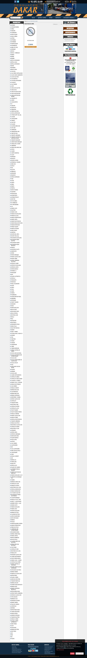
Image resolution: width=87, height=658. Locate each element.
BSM (12, 635)
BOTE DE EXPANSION (15, 60)
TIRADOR (13, 342)
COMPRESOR (13, 129)
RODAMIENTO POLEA (15, 324)
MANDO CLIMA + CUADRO (16, 560)
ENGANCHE (13, 175)
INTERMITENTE (14, 195)
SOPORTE (13, 335)
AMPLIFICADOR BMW (15, 516)
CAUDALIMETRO (14, 102)
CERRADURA (13, 109)
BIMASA (12, 51)
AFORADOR (13, 430)
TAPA (12, 337)
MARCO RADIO (14, 230)
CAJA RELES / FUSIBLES (15, 380)
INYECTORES (13, 631)
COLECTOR (13, 122)
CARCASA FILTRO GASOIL (16, 91)
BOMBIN (12, 58)
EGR (12, 447)
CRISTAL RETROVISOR (15, 113)
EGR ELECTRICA (14, 539)
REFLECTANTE (14, 309)
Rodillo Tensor (14, 326)
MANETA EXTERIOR (15, 228)
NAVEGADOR (13, 272)
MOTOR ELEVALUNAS (15, 510)
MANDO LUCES (14, 208)
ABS (12, 633)
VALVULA (13, 521)
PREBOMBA (13, 298)
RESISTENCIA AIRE (14, 404)
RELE (12, 318)
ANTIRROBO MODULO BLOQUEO (15, 469)
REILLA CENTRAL (14, 313)
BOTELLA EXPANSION (15, 64)
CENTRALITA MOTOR (15, 406)
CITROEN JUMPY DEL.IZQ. (16, 115)
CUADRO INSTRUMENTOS (16, 375)
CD (11, 104)
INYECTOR (13, 199)
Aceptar (72, 653)
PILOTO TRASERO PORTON (16, 412)
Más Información (60, 649)
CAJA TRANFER (14, 84)
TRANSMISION (14, 344)
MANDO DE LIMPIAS (15, 485)
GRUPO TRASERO (14, 190)
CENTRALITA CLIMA (15, 483)
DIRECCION (13, 164)
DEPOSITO (13, 158)
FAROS (12, 454)
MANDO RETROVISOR (15, 225)
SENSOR (12, 330)
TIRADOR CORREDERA (15, 421)
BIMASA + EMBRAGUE (15, 53)
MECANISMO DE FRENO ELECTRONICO (15, 495)
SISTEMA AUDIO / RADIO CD (16, 333)
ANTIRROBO (13, 42)
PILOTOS (12, 638)
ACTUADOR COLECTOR (15, 493)
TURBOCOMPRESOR (15, 348)
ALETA (12, 625)
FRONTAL (13, 188)
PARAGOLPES (13, 280)
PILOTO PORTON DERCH (16, 558)
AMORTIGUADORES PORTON (16, 523)
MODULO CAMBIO (14, 619)
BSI (11, 637)
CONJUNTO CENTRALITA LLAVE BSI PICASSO (16, 137)
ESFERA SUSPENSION (15, 177)
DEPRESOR (13, 156)
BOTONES (13, 608)
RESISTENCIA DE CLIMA (15, 551)
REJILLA (12, 317)
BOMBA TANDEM (14, 602)
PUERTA (12, 182)
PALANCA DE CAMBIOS (15, 467)
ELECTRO (13, 169)
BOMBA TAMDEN (14, 571)
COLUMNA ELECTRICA (15, 514)
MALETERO (13, 210)
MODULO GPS (14, 553)
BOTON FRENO (14, 575)
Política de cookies (16, 652)
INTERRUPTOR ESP (15, 197)
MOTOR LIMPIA (14, 432)
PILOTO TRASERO (14, 410)
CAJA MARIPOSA (14, 78)
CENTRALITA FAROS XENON (16, 378)
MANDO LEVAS (14, 509)
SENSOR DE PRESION (15, 615)
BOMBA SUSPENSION (15, 395)
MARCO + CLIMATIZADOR (16, 501)
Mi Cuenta (67, 1)
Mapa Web (14, 646)
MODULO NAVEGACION (15, 491)
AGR (12, 458)
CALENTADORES (14, 445)
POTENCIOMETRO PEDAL (16, 296)
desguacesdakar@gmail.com (50, 653)
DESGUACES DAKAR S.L (68, 18)
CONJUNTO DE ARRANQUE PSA (16, 477)
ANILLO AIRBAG (14, 36)
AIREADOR (13, 30)
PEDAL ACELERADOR (15, 283)
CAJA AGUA (13, 71)
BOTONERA (13, 67)
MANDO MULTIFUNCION (16, 221)
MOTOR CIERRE (14, 258)
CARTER (12, 100)
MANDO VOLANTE (14, 226)
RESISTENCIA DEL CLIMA (16, 487)
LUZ (12, 206)
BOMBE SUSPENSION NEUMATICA (15, 589)
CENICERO (13, 105)
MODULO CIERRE (14, 417)
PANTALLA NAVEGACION (16, 489)
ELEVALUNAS (13, 627)
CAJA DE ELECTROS (15, 77)
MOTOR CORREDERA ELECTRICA (15, 261)
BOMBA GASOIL (14, 586)
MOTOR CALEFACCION (15, 399)
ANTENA (12, 38)
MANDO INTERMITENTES (16, 217)
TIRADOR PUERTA (14, 402)
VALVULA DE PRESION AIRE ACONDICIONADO (16, 355)
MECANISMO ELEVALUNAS (16, 238)
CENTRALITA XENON (15, 426)
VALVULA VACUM (14, 363)
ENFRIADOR (13, 173)
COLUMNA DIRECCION (15, 126)
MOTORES (13, 25)
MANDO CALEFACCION (15, 415)
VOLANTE (13, 369)
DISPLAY (12, 166)
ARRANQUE (13, 49)
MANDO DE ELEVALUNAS (16, 214)
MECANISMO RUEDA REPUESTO (15, 245)
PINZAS (12, 287)
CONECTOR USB (14, 133)
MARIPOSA (13, 232)
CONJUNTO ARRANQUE (15, 135)
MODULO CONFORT (15, 388)
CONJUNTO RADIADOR (15, 140)
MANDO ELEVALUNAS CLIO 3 (17, 475)
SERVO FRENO (14, 624)
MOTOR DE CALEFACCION (16, 595)
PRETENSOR (13, 300)
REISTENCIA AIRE (14, 315)
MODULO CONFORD (15, 413)
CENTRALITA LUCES (15, 408)
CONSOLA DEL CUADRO (15, 143)
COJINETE (13, 120)
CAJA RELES (13, 82)
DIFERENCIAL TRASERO (15, 162)
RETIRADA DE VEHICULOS (70, 39)
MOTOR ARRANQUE (15, 255)
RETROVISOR (13, 320)
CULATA (12, 155)
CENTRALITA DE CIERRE (16, 562)
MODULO (13, 247)
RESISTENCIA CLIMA (15, 428)
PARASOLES (13, 282)
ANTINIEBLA (13, 40)
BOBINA (12, 54)
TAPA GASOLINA (14, 597)
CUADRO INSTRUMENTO (16, 556)
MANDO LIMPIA (14, 219)
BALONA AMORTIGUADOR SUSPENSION (16, 567)
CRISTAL (12, 149)
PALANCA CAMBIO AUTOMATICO (14, 621)
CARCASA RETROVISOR (15, 93)
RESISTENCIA (13, 322)
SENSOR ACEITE (14, 505)
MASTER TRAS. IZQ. (15, 236)
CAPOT (12, 86)
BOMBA (12, 56)
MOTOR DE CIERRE (14, 263)
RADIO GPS (13, 463)
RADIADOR (13, 304)
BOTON (12, 66)
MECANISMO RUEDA (15, 532)
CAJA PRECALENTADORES (16, 80)
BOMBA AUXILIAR (14, 583)
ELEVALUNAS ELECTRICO (16, 570)
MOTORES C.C (14, 271)
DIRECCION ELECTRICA (15, 450)
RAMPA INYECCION (15, 307)
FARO (12, 179)
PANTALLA (13, 278)
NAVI (12, 274)
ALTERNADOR (13, 32)
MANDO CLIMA (14, 212)
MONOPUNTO (14, 251)
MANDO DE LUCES (14, 215)
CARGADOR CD (14, 98)
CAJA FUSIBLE (14, 547)
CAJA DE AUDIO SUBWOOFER (17, 75)
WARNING (13, 371)
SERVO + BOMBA (14, 331)
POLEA (12, 289)
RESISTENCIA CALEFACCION (16, 425)
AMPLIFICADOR (14, 34)
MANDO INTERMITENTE (16, 525)
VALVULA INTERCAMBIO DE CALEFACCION (16, 360)
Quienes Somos (42, 18)
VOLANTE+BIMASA (14, 437)
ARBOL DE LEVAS (14, 47)
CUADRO (13, 151)
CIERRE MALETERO (15, 111)
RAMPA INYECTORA (15, 436)
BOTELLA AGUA (14, 62)
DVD (12, 167)
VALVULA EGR (13, 358)
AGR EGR (13, 441)
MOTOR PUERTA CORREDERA (16, 593)
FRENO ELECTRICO (15, 527)
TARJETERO (13, 339)
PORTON (12, 293)
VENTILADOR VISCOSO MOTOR (15, 367)
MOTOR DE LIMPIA (14, 267)
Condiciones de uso (16, 650)
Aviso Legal (14, 648)
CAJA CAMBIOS (14, 386)
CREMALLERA (13, 461)
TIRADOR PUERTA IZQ (15, 581)
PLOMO (12, 291)
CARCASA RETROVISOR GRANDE (15, 96)
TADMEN (13, 480)
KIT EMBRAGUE (14, 202)
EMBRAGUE (13, 171)
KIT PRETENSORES (14, 204)
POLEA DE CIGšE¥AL (15, 604)
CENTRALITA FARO (14, 549)
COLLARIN (13, 124)
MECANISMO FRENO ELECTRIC (15, 240)
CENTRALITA (13, 107)
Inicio (33, 18)
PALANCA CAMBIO (14, 577)
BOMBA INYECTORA (15, 629)
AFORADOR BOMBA (15, 27)
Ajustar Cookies (79, 653)
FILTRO (12, 180)
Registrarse (74, 1)
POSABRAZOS (13, 294)
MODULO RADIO (14, 613)
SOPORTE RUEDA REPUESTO (16, 584)
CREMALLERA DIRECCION (16, 147)
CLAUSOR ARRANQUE (15, 497)
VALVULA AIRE (14, 373)
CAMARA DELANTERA (15, 611)
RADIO (12, 306)
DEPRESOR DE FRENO (15, 600)
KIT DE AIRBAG (14, 201)
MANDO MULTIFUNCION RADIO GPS (16, 472)
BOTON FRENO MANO (15, 610)
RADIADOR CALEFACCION (16, 554)
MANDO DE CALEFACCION (16, 573)
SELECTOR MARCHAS (15, 328)
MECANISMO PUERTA (15, 242)
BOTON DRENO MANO (15, 591)
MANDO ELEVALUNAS (15, 507)
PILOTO (12, 285)
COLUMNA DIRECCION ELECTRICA (15, 542)
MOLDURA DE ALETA (15, 249)
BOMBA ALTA (13, 460)
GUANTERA (13, 191)
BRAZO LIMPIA (14, 69)
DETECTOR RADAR (14, 518)
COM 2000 (13, 128)
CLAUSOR (13, 116)
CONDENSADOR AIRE (15, 131)
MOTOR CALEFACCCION (15, 256)
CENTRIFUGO (13, 606)
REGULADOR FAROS (15, 311)
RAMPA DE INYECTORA (15, 579)
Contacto (57, 18)
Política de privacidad (17, 651)
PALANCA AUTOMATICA (15, 276)
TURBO (12, 346)
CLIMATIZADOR (14, 118)
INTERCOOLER (14, 193)
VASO (12, 364)
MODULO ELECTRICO (15, 423)
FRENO (12, 184)
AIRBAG (12, 29)
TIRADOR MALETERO (15, 617)
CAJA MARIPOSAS (14, 391)
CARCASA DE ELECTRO (15, 88)
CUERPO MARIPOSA (15, 153)
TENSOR (12, 341)
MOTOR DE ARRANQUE (15, 434)
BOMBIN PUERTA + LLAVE (16, 503)
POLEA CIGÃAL (14, 439)
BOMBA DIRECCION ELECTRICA (15, 545)
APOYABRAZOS (14, 45)
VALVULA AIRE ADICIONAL (16, 353)
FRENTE (12, 186)
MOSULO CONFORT (15, 456)
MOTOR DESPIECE (14, 269)
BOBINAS (13, 520)
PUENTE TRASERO (14, 302)
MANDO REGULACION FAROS (17, 223)
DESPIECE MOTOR (14, 160)
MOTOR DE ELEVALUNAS (16, 265)
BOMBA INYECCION (15, 390)
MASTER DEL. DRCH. (15, 234)
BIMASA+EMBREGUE (15, 537)
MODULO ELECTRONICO (16, 384)
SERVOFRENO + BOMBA (15, 397)
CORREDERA (13, 145)
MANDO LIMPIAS (14, 535)
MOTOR (12, 253)
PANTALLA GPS (14, 465)
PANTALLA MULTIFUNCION (16, 419)
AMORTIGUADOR (14, 43)
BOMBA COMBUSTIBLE (15, 534)
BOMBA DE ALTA (14, 598)
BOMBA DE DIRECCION (15, 482)
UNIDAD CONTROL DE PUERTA (15, 350)
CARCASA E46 (14, 90)
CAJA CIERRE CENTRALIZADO (17, 73)
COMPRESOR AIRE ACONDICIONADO (14, 529)
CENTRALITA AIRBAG (15, 377)
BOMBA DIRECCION (15, 393)
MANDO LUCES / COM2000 (16, 382)
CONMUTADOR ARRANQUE (16, 142)
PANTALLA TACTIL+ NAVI (16, 499)
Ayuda (50, 18)
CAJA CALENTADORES (15, 449)
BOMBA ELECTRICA (15, 512)
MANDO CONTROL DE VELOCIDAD (15, 564)
